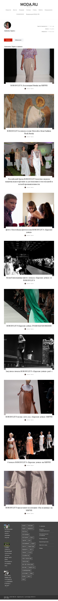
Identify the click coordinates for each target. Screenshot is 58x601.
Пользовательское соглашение (43, 534)
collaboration (25, 555)
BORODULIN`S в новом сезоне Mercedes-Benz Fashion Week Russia (29, 132)
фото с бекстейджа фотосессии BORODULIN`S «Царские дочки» (29, 230)
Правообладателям (43, 541)
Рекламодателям (43, 538)
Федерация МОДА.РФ (32, 14)
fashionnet (30, 525)
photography (25, 537)
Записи (8, 40)
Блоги (15, 10)
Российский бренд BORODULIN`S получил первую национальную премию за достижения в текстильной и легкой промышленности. (29, 181)
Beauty (29, 576)
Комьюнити (48, 10)
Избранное (18, 40)
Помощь (41, 548)
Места (31, 549)
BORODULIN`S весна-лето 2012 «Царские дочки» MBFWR (29, 416)
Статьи (28, 10)
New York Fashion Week (27, 564)
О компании (42, 526)
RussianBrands (25, 543)
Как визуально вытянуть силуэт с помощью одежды (8, 533)
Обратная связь (43, 545)
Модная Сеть (32, 567)
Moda (29, 540)
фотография (25, 573)
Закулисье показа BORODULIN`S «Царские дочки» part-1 (29, 371)
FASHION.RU (20, 14)
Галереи (21, 10)
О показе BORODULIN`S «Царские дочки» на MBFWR (29, 462)
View (28, 66)
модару (24, 528)
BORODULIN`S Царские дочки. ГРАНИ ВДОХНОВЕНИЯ (29, 325)
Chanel (31, 573)
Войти (41, 10)
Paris (23, 579)
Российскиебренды (26, 570)
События (24, 540)
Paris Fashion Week (27, 558)
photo (31, 537)
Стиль (35, 10)
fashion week (25, 561)
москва (23, 576)
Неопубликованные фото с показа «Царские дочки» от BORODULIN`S (29, 278)
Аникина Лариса (9, 31)
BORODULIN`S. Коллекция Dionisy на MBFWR (29, 85)
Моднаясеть (25, 549)
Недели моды (31, 546)
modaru (24, 525)
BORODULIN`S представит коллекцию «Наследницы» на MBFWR (29, 508)
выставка (24, 567)
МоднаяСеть (30, 528)
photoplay (24, 531)
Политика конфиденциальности (44, 530)
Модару (33, 543)
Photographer (25, 534)
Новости (8, 10)
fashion (24, 552)
